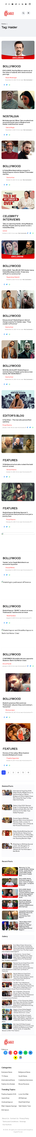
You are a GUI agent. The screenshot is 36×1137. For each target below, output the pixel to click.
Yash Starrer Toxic (24, 1106)
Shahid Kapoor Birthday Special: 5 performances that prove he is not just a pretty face (18, 514)
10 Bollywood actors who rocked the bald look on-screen (18, 465)
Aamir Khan (6, 1098)
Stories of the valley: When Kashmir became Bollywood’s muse (16, 754)
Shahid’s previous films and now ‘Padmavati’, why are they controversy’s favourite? (17, 705)
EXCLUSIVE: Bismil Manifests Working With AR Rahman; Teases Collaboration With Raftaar (26, 904)
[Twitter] (20, 1053)
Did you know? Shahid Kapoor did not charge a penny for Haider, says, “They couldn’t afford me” (17, 322)
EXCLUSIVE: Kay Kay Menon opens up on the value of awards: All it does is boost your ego (17, 72)
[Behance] (20, 1058)
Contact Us (14, 1118)
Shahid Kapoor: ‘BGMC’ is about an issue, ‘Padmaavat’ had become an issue (18, 611)
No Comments (28, 80)
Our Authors (7, 1125)
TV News (5, 1076)
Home (4, 24)
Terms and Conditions (10, 1121)
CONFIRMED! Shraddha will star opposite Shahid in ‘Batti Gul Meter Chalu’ (18, 659)
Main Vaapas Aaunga (9, 1106)
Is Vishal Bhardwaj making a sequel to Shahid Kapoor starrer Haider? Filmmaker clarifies (18, 172)
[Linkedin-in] (30, 1053)
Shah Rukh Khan (24, 1102)
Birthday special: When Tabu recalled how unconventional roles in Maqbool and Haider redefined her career (18, 122)
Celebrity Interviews (25, 1080)
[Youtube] (16, 1053)
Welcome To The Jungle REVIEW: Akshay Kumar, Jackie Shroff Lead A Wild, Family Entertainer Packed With (26, 871)
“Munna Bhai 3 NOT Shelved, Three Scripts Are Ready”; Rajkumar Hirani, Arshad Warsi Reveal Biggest (25, 926)
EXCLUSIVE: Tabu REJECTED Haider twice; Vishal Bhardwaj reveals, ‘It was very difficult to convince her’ (18, 272)
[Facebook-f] (6, 1053)
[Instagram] (10, 1053)
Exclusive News (7, 1072)
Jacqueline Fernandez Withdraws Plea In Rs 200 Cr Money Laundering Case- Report (26, 914)
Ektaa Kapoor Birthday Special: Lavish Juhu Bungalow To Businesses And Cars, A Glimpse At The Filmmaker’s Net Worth (23, 847)
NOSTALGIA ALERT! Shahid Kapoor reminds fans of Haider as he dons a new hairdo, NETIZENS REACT (17, 372)
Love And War (23, 1094)
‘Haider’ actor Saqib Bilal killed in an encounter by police (16, 563)
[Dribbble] (16, 1058)
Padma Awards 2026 (9, 1094)
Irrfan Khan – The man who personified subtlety (17, 421)
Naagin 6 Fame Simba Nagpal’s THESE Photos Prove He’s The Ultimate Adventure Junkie (22, 1011)
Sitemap (23, 1121)
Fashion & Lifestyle (8, 1084)
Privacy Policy (24, 1118)
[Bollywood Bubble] (9, 13)
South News (22, 1076)
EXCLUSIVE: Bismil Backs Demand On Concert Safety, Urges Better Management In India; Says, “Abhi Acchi (26, 893)
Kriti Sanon (5, 1110)
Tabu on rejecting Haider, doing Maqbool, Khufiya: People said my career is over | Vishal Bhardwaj (18, 226)
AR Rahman (22, 1098)
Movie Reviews (23, 1084)
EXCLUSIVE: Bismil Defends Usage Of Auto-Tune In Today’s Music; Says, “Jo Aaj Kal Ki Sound (26, 882)
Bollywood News (24, 1072)
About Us (5, 1118)
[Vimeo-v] (26, 1053)
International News (8, 1080)
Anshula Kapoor (7, 1102)
